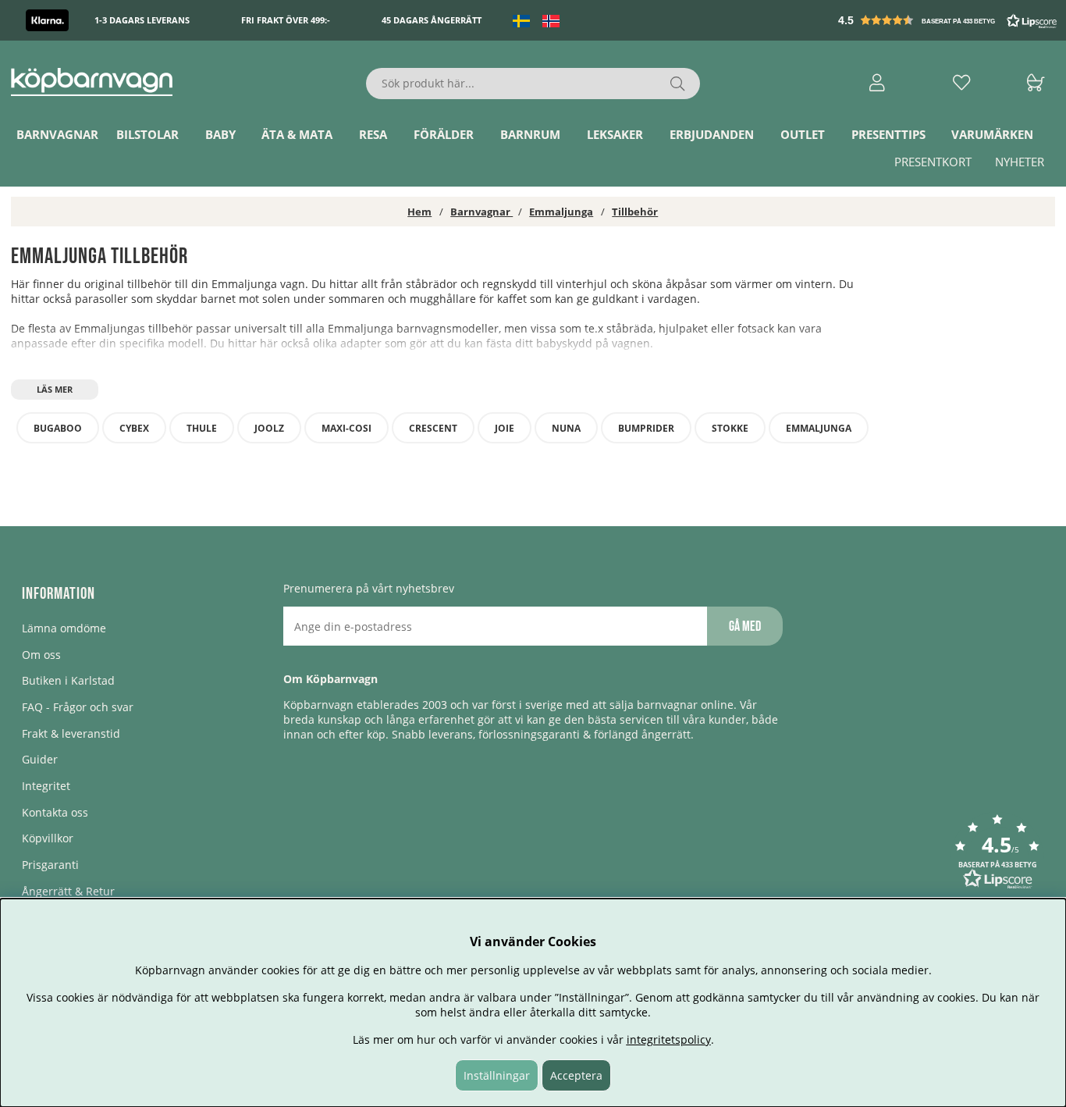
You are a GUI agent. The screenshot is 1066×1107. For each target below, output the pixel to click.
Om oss (41, 654)
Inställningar (497, 1075)
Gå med (745, 626)
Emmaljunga (561, 212)
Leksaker (615, 135)
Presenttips (888, 135)
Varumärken (992, 135)
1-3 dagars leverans (142, 21)
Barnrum (530, 135)
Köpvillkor (47, 838)
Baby (220, 135)
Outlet (802, 135)
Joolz (269, 428)
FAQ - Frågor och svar (77, 706)
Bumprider (646, 428)
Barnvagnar (57, 135)
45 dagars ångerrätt (431, 21)
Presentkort (933, 162)
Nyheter (1019, 162)
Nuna (566, 428)
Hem (419, 212)
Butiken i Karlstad (68, 680)
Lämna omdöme (64, 628)
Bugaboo (58, 428)
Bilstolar (147, 135)
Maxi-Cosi (346, 428)
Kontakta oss (55, 812)
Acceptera (576, 1075)
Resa (373, 135)
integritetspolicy (669, 1039)
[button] (949, 20)
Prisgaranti (50, 864)
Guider (40, 759)
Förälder (444, 135)
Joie (504, 428)
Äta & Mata (296, 135)
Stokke (730, 428)
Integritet (46, 785)
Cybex (134, 428)
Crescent (433, 428)
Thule (202, 428)
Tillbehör (635, 212)
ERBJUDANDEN (712, 135)
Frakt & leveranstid (71, 733)
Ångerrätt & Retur (68, 891)
